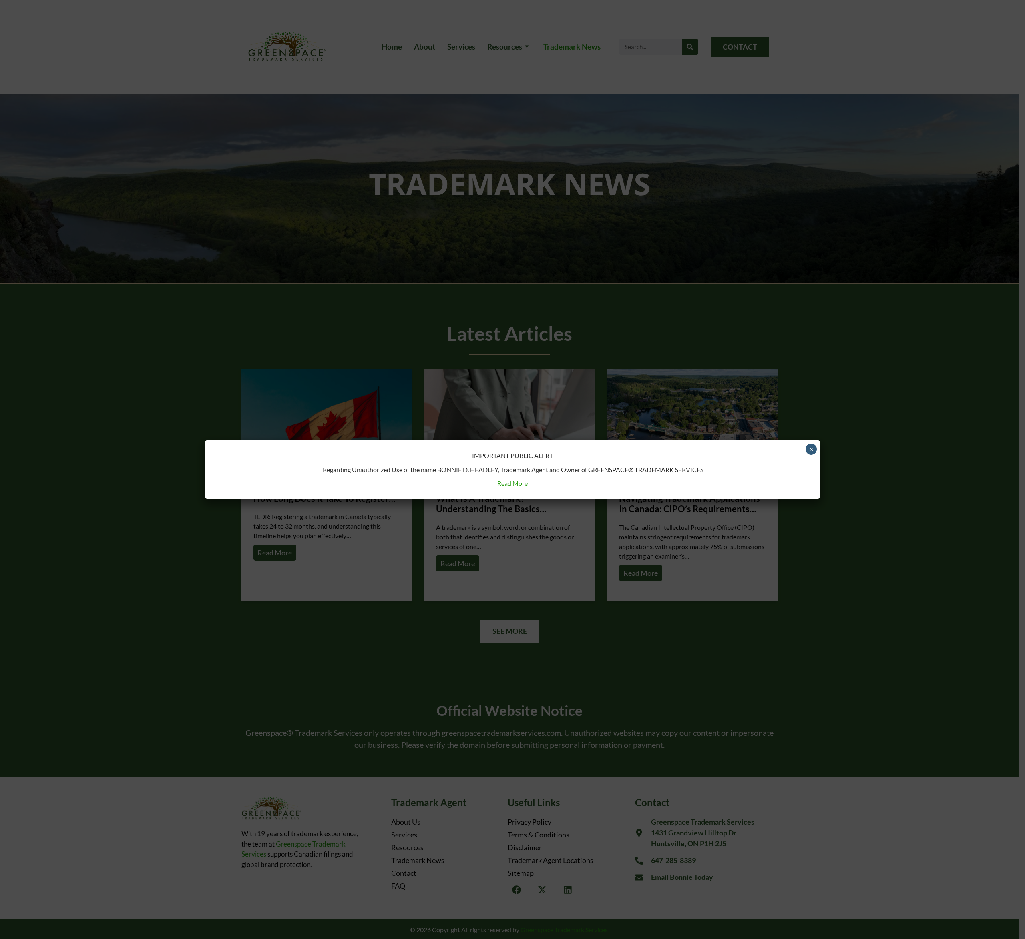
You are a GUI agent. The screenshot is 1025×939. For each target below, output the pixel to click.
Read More (512, 483)
